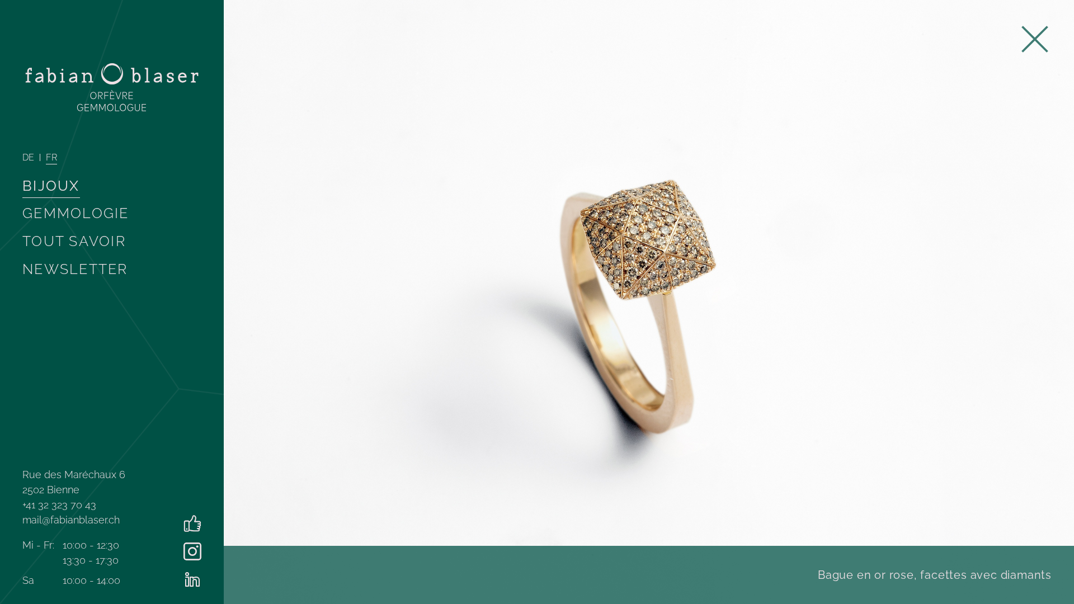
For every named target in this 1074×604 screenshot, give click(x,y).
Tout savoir (74, 241)
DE (28, 157)
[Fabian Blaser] (111, 87)
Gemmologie (75, 213)
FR (51, 157)
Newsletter (75, 269)
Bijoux (51, 185)
